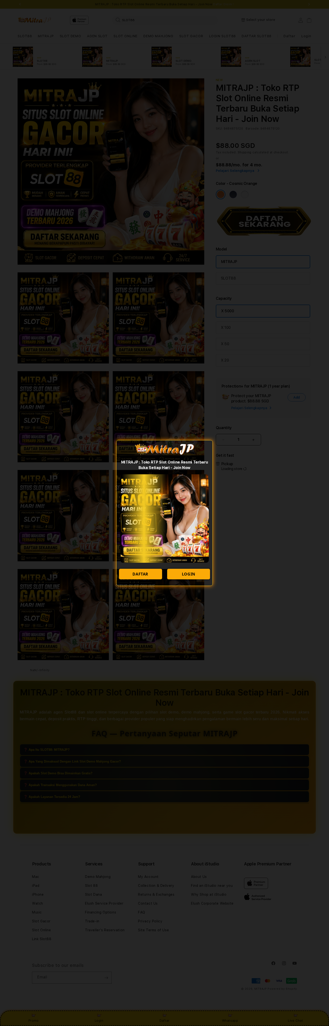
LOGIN (188, 574)
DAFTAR (140, 574)
